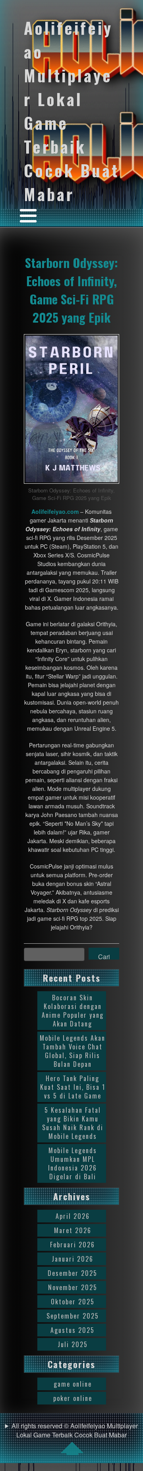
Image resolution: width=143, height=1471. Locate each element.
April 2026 (73, 1216)
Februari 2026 (72, 1244)
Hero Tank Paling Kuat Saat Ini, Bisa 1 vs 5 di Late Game (72, 1087)
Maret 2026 (72, 1230)
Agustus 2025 (72, 1330)
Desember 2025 (72, 1273)
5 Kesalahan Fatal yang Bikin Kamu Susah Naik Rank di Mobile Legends (72, 1123)
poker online (72, 1398)
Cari (104, 955)
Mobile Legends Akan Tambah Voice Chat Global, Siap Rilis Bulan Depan (72, 1051)
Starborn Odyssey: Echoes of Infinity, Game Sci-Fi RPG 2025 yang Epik (71, 289)
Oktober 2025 (73, 1301)
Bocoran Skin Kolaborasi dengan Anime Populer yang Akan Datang (73, 1010)
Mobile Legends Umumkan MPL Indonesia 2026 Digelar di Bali (72, 1163)
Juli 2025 (73, 1344)
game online (73, 1384)
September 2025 (72, 1316)
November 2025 (72, 1287)
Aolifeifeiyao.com (55, 511)
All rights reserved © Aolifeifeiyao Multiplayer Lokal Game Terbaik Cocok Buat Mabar (75, 1430)
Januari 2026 (72, 1259)
